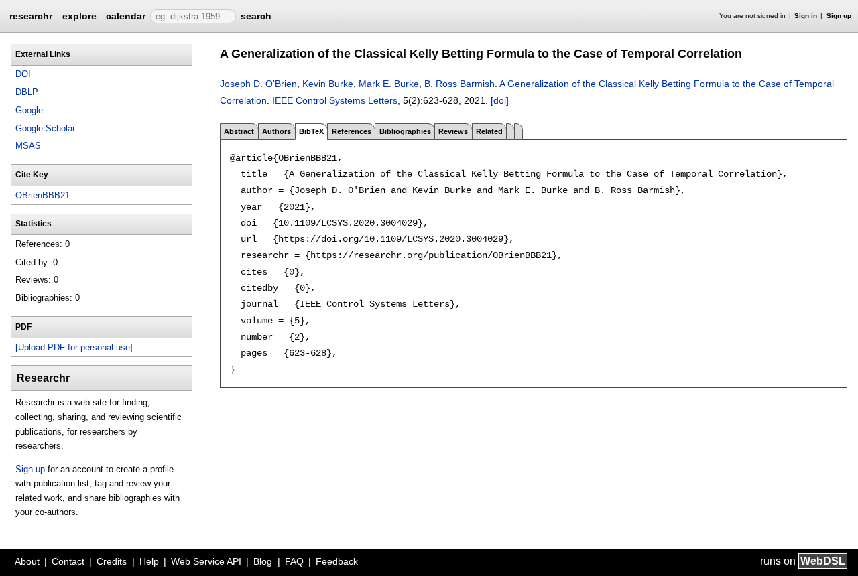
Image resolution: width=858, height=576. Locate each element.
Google (29, 110)
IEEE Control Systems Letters (334, 100)
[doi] (500, 100)
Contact (68, 561)
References (351, 131)
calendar (125, 16)
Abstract (239, 131)
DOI (23, 74)
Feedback (337, 561)
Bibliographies (405, 131)
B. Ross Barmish (459, 83)
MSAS (28, 146)
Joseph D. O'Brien (258, 83)
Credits (112, 561)
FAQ (294, 561)
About (27, 561)
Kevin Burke (327, 83)
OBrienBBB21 (42, 195)
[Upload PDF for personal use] (74, 347)
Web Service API (206, 561)
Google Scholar (45, 128)
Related (489, 131)
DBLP (26, 92)
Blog (262, 561)
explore (79, 16)
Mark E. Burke (389, 83)
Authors (276, 131)
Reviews (453, 131)
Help (149, 561)
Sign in (805, 15)
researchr (30, 15)
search (256, 16)
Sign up (838, 15)
